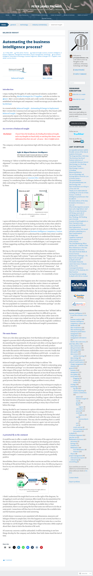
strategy (73, 384)
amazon (78, 397)
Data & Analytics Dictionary (39, 15)
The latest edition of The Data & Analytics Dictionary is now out (78, 203)
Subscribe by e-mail (78, 99)
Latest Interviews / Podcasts (78, 264)
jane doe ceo (73, 437)
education (74, 366)
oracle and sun (77, 427)
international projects (77, 458)
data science (74, 354)
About (14, 15)
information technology (17, 56)
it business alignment (31, 56)
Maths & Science (83, 15)
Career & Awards (56, 15)
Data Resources (23, 15)
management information (22, 54)
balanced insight (37, 53)
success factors (11, 58)
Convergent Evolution (76, 268)
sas (77, 423)
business (44, 53)
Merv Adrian (47, 78)
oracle (78, 413)
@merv (5, 99)
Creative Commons (80, 74)
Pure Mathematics (78, 450)
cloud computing (78, 391)
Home (7, 15)
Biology (73, 443)
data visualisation (76, 328)
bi (54, 54)
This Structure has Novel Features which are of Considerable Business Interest (78, 160)
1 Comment (8, 560)
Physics (73, 454)
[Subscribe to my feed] (70, 94)
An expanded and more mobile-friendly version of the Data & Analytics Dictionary (78, 152)
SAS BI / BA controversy (78, 342)
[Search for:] (77, 83)
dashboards (74, 325)
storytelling (73, 462)
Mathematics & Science (76, 439)
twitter (75, 382)
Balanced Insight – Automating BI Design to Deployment (38, 108)
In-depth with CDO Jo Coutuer (78, 276)
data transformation (77, 360)
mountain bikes (33, 178)
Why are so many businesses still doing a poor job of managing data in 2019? (78, 213)
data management (76, 350)
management (74, 372)
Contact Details (79, 70)
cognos (81, 407)
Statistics (76, 452)
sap (77, 417)
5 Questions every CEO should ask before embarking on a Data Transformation (78, 231)
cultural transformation (76, 362)
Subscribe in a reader (79, 94)
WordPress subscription (75, 108)
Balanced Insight (17, 78)
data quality (74, 352)
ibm (77, 405)
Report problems (74, 482)
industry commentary (39, 25)
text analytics (77, 431)
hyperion (82, 415)
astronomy (74, 441)
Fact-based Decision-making (77, 274)
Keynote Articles (46, 18)
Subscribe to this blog (78, 123)
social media (74, 376)
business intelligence (54, 53)
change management (77, 364)
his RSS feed (7, 104)
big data (75, 388)
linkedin (75, 380)
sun (77, 425)
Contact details (73, 478)
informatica (79, 409)
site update (74, 374)
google (78, 403)
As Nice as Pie (73, 266)
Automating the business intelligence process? (26, 44)
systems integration (79, 429)
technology (24, 25)
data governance (76, 348)
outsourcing (74, 460)
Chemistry (74, 445)
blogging (76, 378)
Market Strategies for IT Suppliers (47, 56)
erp (77, 401)
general (13, 25)
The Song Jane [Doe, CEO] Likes (79, 156)
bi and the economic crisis (79, 315)
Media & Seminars (69, 15)
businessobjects (83, 419)
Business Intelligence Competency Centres (46, 231)
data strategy (75, 358)
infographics (74, 336)
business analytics (76, 319)
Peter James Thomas (46, 6)
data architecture (76, 346)
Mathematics (74, 448)
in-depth (72, 433)
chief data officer (74, 344)
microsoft (79, 411)
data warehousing (76, 330)
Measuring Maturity (75, 172)
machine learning (78, 356)
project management (37, 54)
